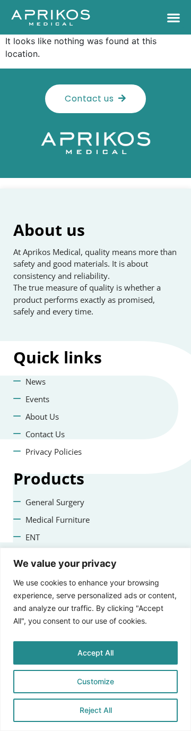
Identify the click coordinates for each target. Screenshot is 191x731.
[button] (173, 17)
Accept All (95, 652)
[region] (95, 639)
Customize (95, 681)
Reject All (96, 710)
